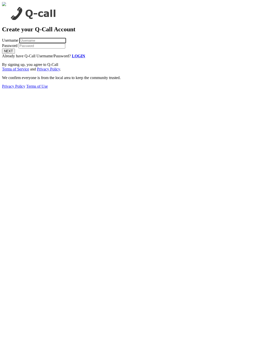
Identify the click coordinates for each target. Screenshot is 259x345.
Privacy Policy (48, 69)
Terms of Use (37, 86)
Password (9, 45)
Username (10, 40)
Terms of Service (15, 69)
